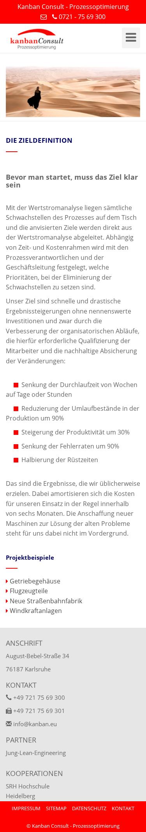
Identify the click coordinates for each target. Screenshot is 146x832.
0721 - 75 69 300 (81, 16)
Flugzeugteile (28, 591)
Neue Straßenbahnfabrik (45, 601)
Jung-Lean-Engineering (36, 753)
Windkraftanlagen (35, 610)
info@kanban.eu (34, 724)
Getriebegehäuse (34, 581)
